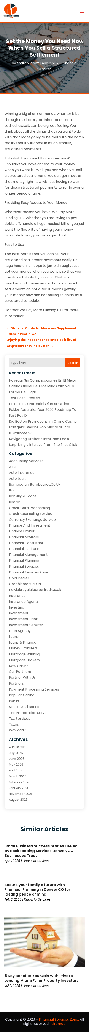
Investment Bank (23, 618)
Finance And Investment (29, 525)
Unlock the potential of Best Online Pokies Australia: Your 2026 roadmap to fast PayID (42, 409)
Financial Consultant (26, 543)
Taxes (14, 724)
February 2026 (19, 782)
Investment (19, 613)
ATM (12, 466)
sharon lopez (28, 63)
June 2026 (16, 759)
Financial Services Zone (28, 572)
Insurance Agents (24, 601)
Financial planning (24, 560)
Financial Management (28, 554)
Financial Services (24, 566)
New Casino (19, 665)
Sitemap (58, 1023)
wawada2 (17, 730)
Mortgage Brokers (24, 660)
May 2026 (16, 764)
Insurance (17, 595)
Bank (13, 490)
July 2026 (16, 753)
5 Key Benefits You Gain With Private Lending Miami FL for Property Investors (42, 978)
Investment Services (26, 625)
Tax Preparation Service (29, 712)
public (14, 700)
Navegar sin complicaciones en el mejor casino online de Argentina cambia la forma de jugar (42, 386)
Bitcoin (14, 501)
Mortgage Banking (24, 654)
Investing (16, 607)
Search (73, 363)
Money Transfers (23, 648)
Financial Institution (25, 548)
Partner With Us (22, 677)
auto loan (17, 478)
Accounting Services (26, 461)
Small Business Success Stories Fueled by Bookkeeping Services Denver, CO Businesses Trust (41, 851)
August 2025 (18, 799)
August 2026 (18, 747)
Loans (14, 636)
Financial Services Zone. (59, 1019)
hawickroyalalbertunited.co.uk (35, 589)
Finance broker (22, 531)
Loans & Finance (22, 642)
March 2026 (18, 776)
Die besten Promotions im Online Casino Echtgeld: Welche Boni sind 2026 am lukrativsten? (43, 427)
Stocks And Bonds (24, 706)
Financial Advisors (24, 537)
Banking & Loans (22, 496)
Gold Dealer (19, 578)
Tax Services (19, 718)
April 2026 (16, 770)
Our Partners (20, 671)
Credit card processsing (29, 507)
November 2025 (21, 794)
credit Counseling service (30, 513)
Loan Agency (20, 630)
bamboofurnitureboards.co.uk (34, 484)
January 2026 (19, 788)
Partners (16, 683)
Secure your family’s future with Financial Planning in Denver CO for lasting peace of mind (37, 889)
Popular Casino (21, 695)
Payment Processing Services (34, 689)
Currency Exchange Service (32, 519)
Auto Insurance (22, 472)
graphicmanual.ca (25, 583)
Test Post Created (24, 397)
